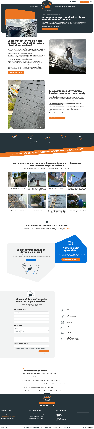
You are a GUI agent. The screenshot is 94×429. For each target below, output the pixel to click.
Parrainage (58, 418)
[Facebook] (51, 405)
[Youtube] (47, 405)
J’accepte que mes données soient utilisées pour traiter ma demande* (30, 348)
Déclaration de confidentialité (31, 427)
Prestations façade (35, 410)
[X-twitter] (53, 405)
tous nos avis (67, 228)
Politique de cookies (46, 427)
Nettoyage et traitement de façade (36, 414)
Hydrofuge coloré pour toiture (7, 418)
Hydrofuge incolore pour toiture (8, 416)
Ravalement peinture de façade (36, 418)
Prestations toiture (7, 410)
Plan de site (67, 427)
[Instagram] (49, 405)
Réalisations (59, 415)
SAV (57, 420)
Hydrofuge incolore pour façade (36, 416)
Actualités (58, 414)
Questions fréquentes (61, 419)
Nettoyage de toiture (5, 414)
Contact (58, 422)
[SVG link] (46, 6)
